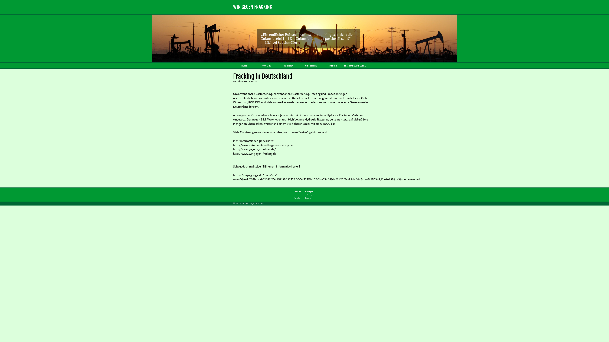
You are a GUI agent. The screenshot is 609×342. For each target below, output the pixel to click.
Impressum (298, 195)
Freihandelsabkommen (355, 65)
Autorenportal (310, 195)
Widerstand (310, 65)
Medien (333, 65)
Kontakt (297, 198)
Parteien (288, 65)
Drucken (308, 198)
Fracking (266, 65)
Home (244, 65)
